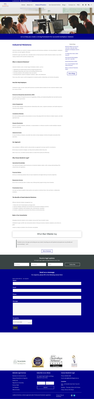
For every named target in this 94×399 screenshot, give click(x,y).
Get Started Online (55, 5)
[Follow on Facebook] (72, 395)
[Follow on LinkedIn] (74, 395)
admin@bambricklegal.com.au (71, 378)
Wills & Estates (16, 389)
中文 (78, 5)
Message (16, 301)
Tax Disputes (15, 387)
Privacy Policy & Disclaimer (60, 395)
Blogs (64, 5)
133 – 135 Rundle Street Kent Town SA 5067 (70, 384)
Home (23, 5)
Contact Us (71, 5)
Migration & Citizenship (18, 382)
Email (15, 287)
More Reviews (47, 251)
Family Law (15, 380)
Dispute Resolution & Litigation (19, 378)
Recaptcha (16, 318)
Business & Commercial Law (19, 376)
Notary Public (15, 385)
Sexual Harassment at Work (71, 61)
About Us (29, 5)
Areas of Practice (40, 5)
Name (15, 280)
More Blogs (72, 73)
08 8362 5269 (68, 376)
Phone (14, 294)
